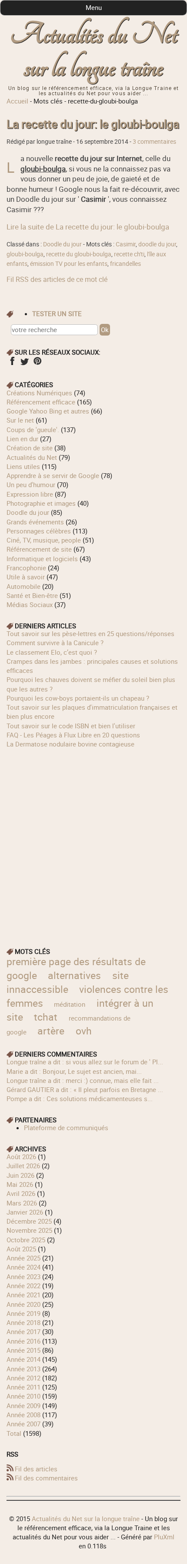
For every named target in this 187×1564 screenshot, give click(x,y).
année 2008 (23, 1414)
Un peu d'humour (31, 484)
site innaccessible (67, 982)
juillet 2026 (23, 1165)
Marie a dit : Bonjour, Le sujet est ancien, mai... (74, 1071)
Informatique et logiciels (42, 558)
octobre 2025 (26, 1239)
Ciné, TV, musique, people (44, 540)
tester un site (57, 313)
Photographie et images (41, 503)
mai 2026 (20, 1184)
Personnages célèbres (39, 531)
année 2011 (23, 1387)
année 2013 (23, 1368)
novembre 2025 (29, 1230)
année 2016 (23, 1341)
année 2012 (23, 1377)
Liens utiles (23, 466)
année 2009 (23, 1405)
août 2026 (21, 1156)
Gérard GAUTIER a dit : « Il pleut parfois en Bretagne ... (85, 1089)
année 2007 (23, 1423)
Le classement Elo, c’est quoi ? (52, 652)
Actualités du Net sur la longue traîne (93, 51)
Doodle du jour (62, 244)
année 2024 (23, 1267)
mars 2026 (22, 1203)
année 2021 (23, 1294)
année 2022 (23, 1285)
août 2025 (21, 1248)
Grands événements (35, 521)
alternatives (74, 975)
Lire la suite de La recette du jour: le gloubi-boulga (88, 227)
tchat (45, 1017)
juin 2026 (20, 1175)
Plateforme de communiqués (66, 1127)
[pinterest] (37, 363)
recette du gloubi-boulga (78, 254)
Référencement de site (39, 549)
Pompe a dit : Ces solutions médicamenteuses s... (80, 1098)
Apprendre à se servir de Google (53, 475)
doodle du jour (157, 244)
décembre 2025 (29, 1221)
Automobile (23, 586)
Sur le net (20, 420)
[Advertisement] (93, 842)
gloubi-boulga (25, 254)
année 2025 (23, 1258)
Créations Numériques (39, 392)
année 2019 (23, 1313)
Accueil (17, 101)
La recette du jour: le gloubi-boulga (93, 124)
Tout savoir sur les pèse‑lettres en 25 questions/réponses (90, 633)
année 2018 (23, 1322)
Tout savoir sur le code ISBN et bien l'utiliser (71, 725)
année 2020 (23, 1304)
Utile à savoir (26, 576)
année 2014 (23, 1359)
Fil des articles (36, 1468)
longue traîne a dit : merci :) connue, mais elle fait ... (83, 1080)
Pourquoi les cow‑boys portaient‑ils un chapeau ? (78, 698)
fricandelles (125, 264)
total (15, 1433)
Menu (94, 7)
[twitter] (24, 363)
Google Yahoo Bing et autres (48, 411)
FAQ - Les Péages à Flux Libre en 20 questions (73, 734)
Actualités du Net (32, 457)
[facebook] (12, 363)
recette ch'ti (129, 254)
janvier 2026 (25, 1212)
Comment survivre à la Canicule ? (55, 642)
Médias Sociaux (30, 604)
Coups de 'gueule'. (33, 429)
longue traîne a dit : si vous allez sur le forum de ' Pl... (85, 1061)
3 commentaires (154, 141)
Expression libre (30, 494)
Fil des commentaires (46, 1478)
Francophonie (26, 567)
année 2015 (23, 1350)
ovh (84, 1030)
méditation (69, 1004)
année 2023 (23, 1276)
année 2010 (23, 1396)
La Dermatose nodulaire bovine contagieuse (70, 744)
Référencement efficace (41, 401)
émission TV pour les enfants (68, 264)
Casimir (126, 244)
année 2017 (23, 1331)
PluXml (164, 1536)
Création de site (30, 447)
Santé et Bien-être (32, 595)
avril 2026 (21, 1193)
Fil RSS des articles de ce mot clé (57, 279)
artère (50, 1030)
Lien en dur (22, 438)
